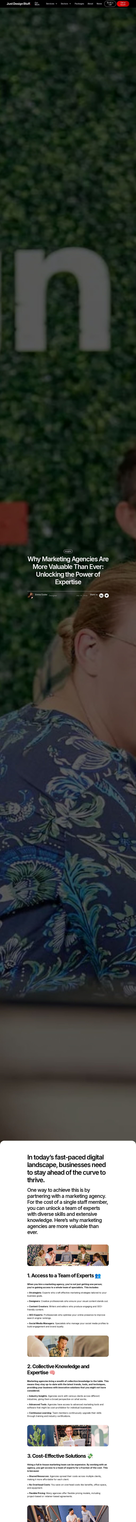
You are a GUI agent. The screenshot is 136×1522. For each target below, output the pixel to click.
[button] (52, 3)
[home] (19, 4)
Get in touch (123, 4)
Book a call (110, 4)
